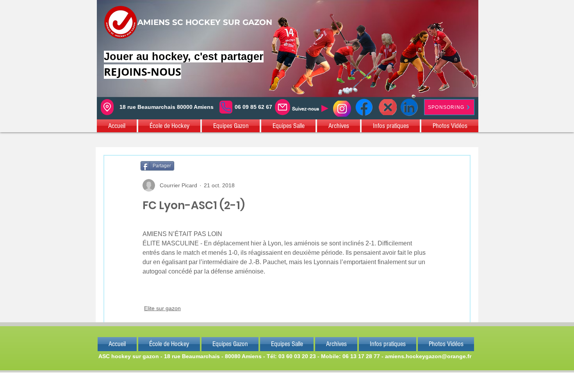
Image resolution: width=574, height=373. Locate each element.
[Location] (107, 107)
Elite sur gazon (162, 308)
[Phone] (225, 107)
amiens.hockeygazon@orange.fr (428, 356)
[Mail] (282, 107)
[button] (117, 125)
